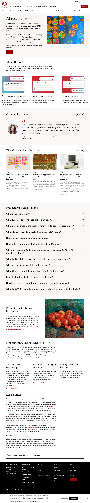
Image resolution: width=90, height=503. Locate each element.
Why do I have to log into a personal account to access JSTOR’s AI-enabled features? (40, 251)
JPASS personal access (28, 479)
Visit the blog (63, 381)
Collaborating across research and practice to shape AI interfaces (17, 177)
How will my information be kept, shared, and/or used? (33, 243)
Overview (12, 11)
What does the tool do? (18, 213)
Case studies (57, 470)
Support (72, 475)
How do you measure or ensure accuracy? (27, 237)
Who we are (53, 6)
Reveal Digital (25, 477)
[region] (45, 498)
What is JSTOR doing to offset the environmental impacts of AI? (38, 259)
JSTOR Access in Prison (28, 482)
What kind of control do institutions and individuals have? (35, 271)
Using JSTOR (28, 6)
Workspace (59, 11)
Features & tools (48, 11)
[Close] (87, 498)
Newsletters (73, 470)
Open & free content (27, 485)
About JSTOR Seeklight (12, 388)
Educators (40, 473)
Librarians (40, 467)
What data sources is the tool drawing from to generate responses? (40, 225)
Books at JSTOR (26, 472)
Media (55, 481)
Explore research (37, 383)
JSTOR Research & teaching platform (11, 472)
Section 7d (32, 427)
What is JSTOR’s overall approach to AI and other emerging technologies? (43, 289)
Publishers (40, 470)
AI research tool (70, 11)
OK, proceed (73, 498)
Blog (8, 172)
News (55, 478)
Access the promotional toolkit (14, 329)
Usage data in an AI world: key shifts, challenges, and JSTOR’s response (71, 177)
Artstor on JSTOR (26, 474)
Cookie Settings (64, 498)
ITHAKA (13, 492)
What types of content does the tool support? (29, 219)
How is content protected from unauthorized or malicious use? (37, 283)
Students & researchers (44, 475)
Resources (56, 473)
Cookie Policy (34, 501)
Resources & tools (40, 6)
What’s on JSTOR (23, 11)
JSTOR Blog (57, 467)
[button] (78, 114)
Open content (35, 11)
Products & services (15, 6)
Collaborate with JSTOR (76, 473)
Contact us (84, 6)
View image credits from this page (23, 455)
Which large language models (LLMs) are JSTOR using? (33, 231)
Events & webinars (74, 467)
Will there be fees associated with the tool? (28, 265)
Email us (9, 52)
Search (84, 2)
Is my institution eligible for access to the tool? (29, 277)
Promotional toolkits (59, 475)
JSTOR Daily (9, 476)
